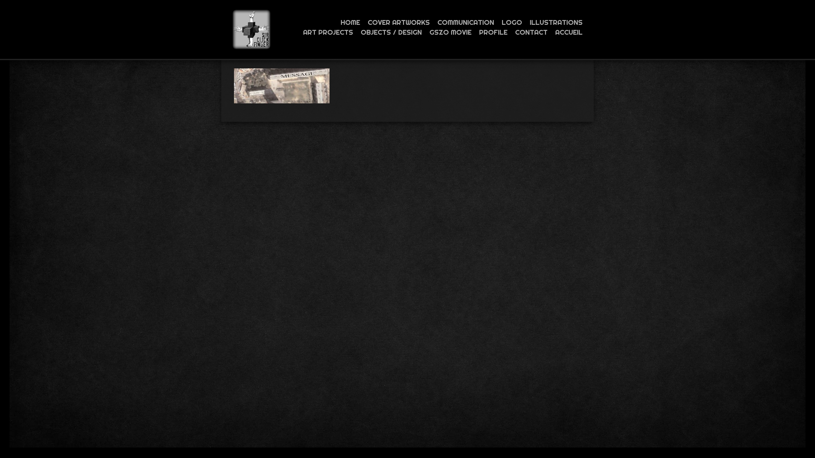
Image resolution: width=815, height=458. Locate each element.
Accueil (569, 32)
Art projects (328, 32)
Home (350, 22)
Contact (531, 32)
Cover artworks (399, 22)
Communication (465, 22)
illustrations (556, 22)
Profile (493, 32)
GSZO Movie (450, 32)
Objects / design (391, 32)
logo (512, 22)
